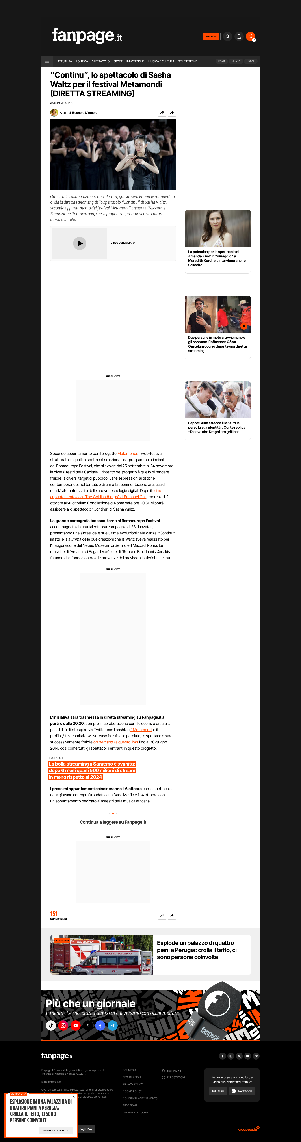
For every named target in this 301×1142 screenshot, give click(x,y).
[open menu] (47, 61)
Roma (221, 61)
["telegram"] (113, 1025)
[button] (172, 113)
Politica (82, 61)
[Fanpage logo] (81, 36)
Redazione (130, 1105)
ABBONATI (210, 36)
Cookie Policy (132, 1091)
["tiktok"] (51, 1025)
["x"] (88, 1025)
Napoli (251, 61)
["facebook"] (100, 1025)
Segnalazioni (132, 1077)
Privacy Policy (133, 1084)
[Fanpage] (56, 1056)
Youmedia (129, 1070)
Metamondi (127, 453)
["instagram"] (63, 1025)
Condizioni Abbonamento (140, 1098)
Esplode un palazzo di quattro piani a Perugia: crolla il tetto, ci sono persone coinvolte (197, 949)
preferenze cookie (136, 1112)
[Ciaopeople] (249, 1130)
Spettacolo (101, 61)
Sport (118, 61)
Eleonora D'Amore (84, 112)
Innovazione (135, 61)
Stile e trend (187, 61)
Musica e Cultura (161, 61)
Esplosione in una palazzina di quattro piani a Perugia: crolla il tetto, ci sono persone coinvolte (40, 1111)
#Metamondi (141, 729)
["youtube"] (76, 1025)
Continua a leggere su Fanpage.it (113, 822)
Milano (236, 61)
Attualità (65, 61)
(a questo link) (115, 742)
